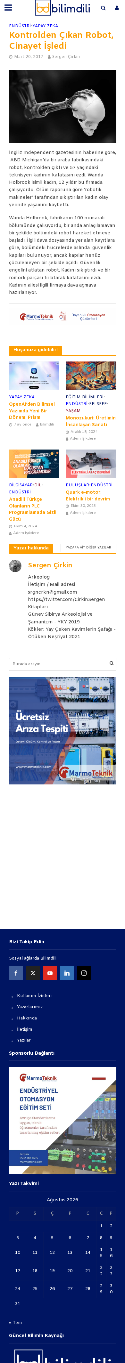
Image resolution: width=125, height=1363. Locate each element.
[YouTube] (50, 973)
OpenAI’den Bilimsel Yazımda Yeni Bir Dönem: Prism (32, 411)
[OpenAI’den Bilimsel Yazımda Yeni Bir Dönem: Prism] (34, 375)
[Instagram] (84, 973)
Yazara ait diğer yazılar (88, 548)
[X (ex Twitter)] (33, 973)
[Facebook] (16, 973)
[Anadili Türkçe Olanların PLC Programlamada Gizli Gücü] (34, 463)
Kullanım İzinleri (34, 996)
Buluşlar (77, 485)
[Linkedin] (67, 973)
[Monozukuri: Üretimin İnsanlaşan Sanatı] (91, 375)
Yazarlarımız (30, 1007)
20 (69, 1271)
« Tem (15, 1323)
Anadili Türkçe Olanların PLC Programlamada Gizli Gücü (32, 510)
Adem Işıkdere (83, 438)
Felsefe (98, 404)
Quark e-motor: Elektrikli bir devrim (88, 496)
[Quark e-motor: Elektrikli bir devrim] (91, 463)
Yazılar (24, 1040)
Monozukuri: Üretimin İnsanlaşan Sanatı (91, 421)
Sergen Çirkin (66, 57)
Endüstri (20, 26)
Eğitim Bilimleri (85, 397)
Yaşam (73, 411)
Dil (37, 485)
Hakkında (27, 1018)
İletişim (24, 1029)
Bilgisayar (21, 485)
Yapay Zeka (45, 26)
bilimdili (47, 424)
